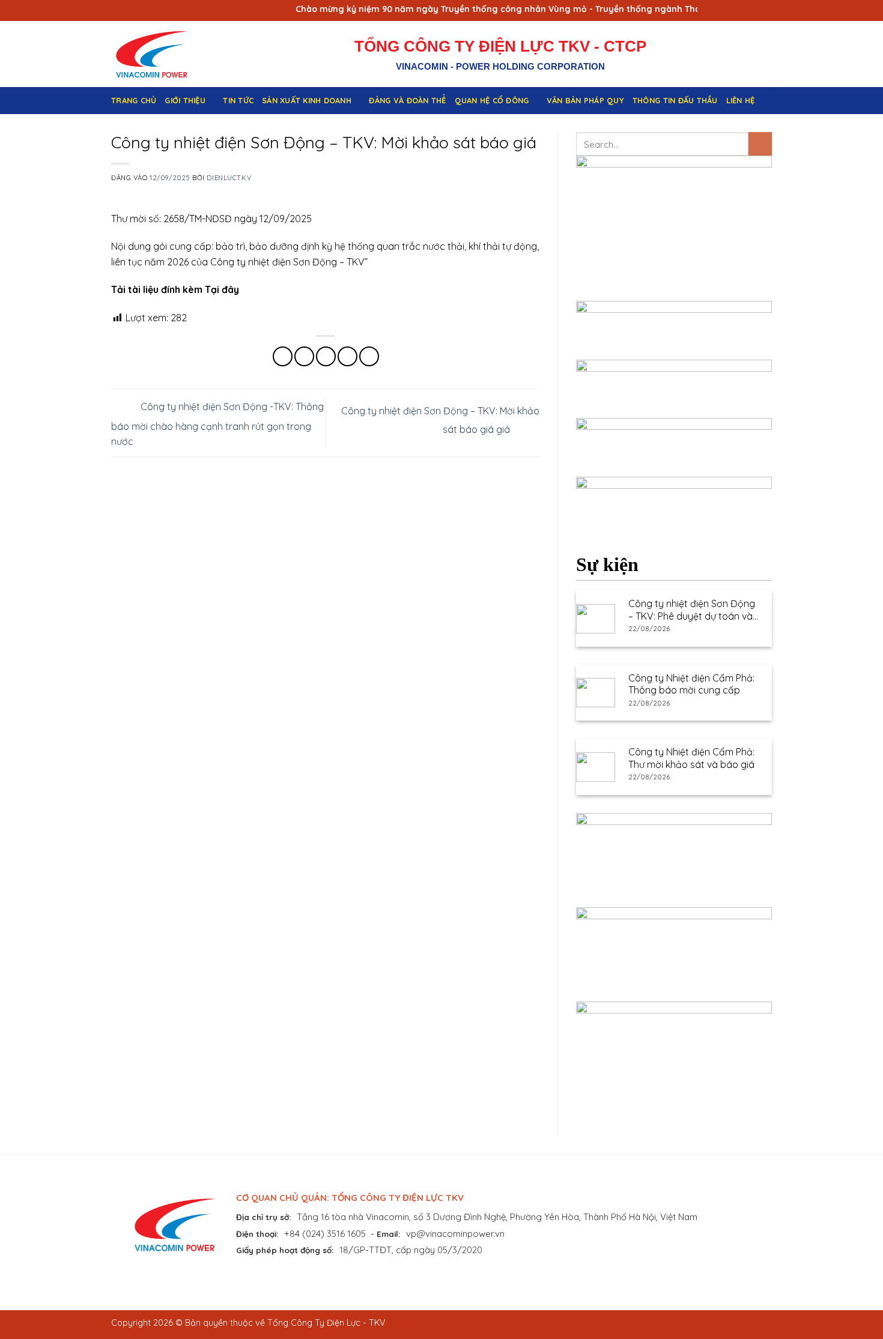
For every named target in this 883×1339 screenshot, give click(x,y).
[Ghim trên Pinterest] (347, 356)
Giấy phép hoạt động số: (285, 1250)
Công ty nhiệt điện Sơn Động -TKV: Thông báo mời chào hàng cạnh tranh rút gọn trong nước (217, 424)
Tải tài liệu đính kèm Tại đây (175, 289)
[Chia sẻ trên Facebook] (283, 356)
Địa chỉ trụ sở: (263, 1217)
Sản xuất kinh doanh (306, 100)
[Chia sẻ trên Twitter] (304, 356)
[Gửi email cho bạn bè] (326, 356)
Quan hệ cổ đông (492, 100)
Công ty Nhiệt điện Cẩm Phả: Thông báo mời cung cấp (691, 684)
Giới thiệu (185, 100)
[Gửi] (760, 144)
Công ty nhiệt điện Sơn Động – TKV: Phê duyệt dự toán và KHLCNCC (691, 610)
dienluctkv (229, 178)
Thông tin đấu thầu (675, 100)
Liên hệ (740, 100)
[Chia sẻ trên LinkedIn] (369, 356)
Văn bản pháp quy (585, 100)
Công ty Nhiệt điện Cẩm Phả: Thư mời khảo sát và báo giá (691, 758)
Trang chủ (133, 100)
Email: (389, 1234)
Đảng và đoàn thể (407, 100)
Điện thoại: (257, 1234)
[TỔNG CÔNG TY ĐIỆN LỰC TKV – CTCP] (161, 54)
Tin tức (238, 100)
